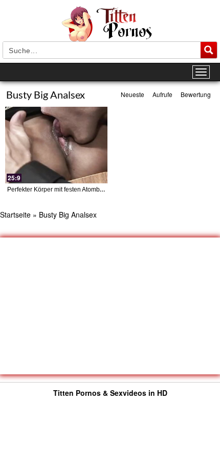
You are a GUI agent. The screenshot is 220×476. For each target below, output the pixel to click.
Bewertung (196, 94)
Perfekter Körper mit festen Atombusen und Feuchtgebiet (85, 189)
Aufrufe (162, 94)
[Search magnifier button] (209, 50)
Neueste (132, 94)
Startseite (15, 214)
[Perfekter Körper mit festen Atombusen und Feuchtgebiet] (56, 145)
